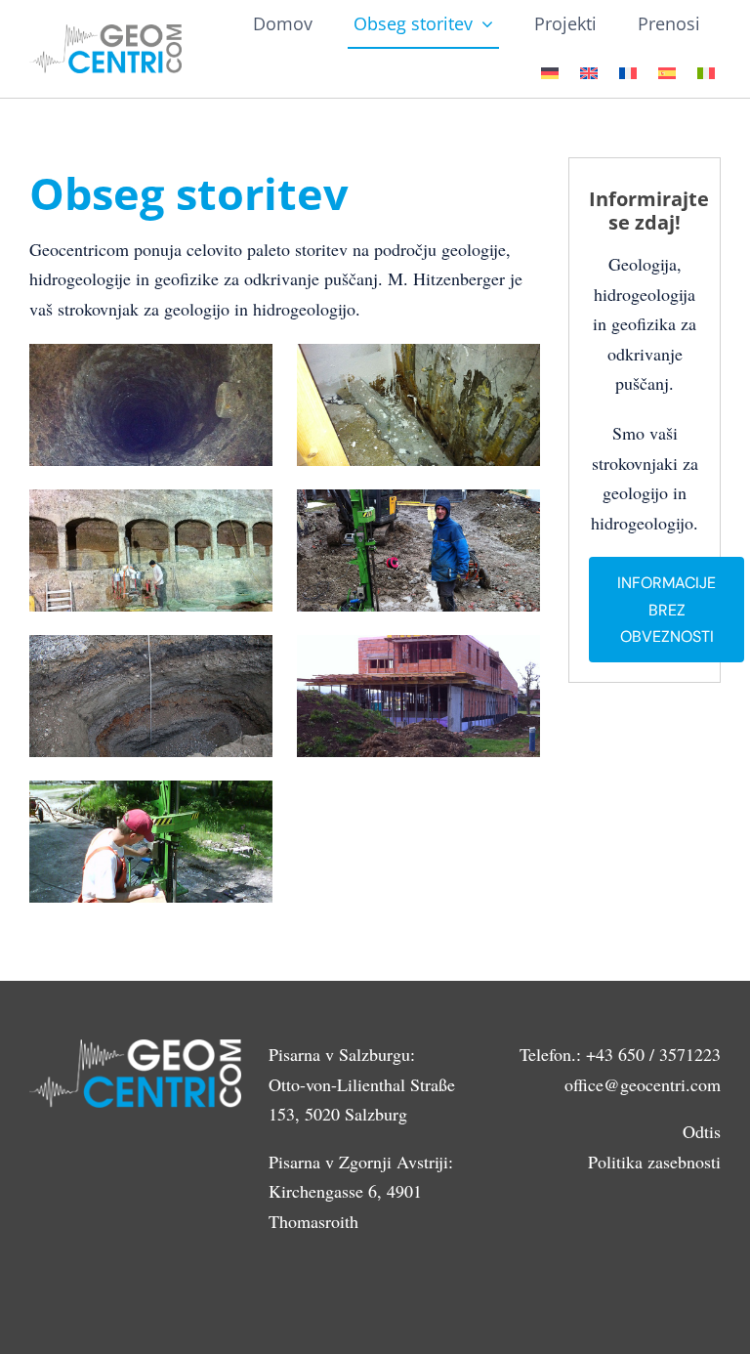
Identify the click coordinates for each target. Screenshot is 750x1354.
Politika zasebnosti (654, 1161)
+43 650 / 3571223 (653, 1054)
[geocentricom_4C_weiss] (105, 33)
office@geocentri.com (642, 1084)
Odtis (702, 1131)
